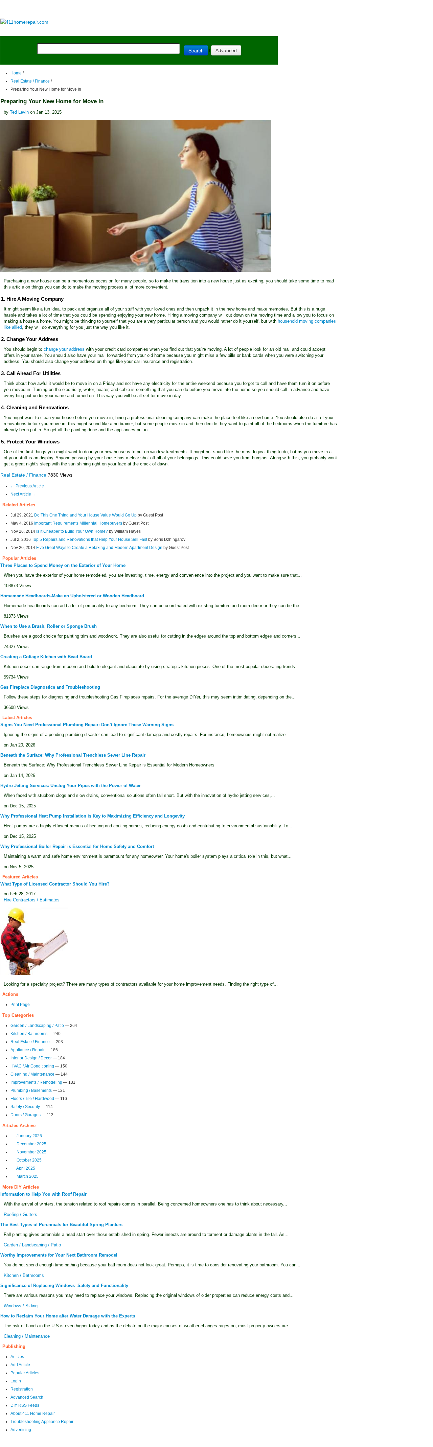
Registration (21, 1389)
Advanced (226, 50)
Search (196, 50)
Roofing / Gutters (20, 1214)
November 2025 (31, 1152)
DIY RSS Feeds (24, 1405)
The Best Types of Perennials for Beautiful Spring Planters (61, 1224)
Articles (17, 1356)
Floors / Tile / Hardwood (32, 1098)
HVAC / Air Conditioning (32, 1066)
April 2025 (25, 1168)
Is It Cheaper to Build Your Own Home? (72, 531)
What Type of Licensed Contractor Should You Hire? (55, 884)
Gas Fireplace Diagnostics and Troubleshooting (50, 687)
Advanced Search (26, 1397)
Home (16, 73)
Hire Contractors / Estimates (32, 899)
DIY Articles (62, 30)
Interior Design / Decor (31, 1058)
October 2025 (29, 1160)
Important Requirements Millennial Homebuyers (78, 523)
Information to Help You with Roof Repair (43, 1194)
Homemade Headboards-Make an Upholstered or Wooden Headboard (72, 595)
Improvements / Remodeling (36, 1082)
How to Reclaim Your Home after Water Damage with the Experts (67, 1315)
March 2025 (28, 1176)
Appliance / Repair (27, 1050)
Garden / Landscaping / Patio (37, 1025)
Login (15, 1381)
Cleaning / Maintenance (32, 1074)
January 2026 (29, 1135)
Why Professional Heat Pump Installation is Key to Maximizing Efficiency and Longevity (92, 816)
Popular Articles (24, 1373)
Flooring (118, 30)
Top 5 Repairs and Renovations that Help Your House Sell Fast (89, 539)
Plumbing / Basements (31, 1090)
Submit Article (251, 30)
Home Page (22, 30)
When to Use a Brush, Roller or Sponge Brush (48, 626)
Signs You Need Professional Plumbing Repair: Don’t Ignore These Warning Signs (87, 724)
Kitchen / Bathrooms (28, 1033)
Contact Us (130, 1442)
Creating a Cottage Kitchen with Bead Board (46, 656)
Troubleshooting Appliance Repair (41, 1421)
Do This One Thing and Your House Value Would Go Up (85, 515)
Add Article (20, 1364)
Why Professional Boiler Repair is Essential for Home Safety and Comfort (77, 846)
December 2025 (31, 1144)
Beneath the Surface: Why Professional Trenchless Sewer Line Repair (72, 755)
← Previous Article (27, 486)
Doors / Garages (25, 1114)
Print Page (20, 1004)
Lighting (148, 30)
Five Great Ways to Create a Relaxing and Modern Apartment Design (99, 547)
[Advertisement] (139, 9)
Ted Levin (19, 112)
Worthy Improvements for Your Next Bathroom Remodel (58, 1255)
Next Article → (23, 494)
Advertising (20, 1429)
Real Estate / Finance (30, 81)
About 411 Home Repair (32, 1413)
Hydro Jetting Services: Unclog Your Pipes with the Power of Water (70, 785)
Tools (93, 30)
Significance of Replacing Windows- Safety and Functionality (64, 1285)
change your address (64, 349)
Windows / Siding (21, 1305)
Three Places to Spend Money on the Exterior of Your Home (63, 565)
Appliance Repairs (194, 30)
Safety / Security (25, 1106)
